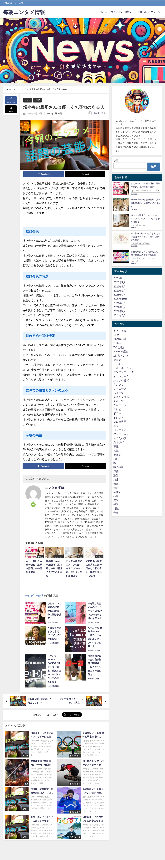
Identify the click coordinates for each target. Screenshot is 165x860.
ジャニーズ (119, 388)
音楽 (116, 512)
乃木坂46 (118, 442)
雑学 (116, 504)
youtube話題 (120, 351)
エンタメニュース (123, 372)
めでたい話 (119, 438)
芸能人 (37, 100)
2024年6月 (119, 315)
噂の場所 (118, 467)
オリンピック (121, 376)
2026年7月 (119, 282)
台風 (116, 459)
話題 (116, 496)
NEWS (117, 335)
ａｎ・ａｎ (119, 330)
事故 (116, 446)
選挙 (116, 500)
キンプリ (118, 384)
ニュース (118, 426)
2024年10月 (120, 298)
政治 (116, 475)
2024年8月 (119, 307)
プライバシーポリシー (122, 12)
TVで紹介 (119, 347)
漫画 (116, 487)
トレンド (118, 417)
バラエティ (119, 430)
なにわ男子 (119, 421)
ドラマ (117, 413)
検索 (116, 160)
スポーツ (118, 401)
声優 (116, 471)
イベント (118, 364)
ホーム (104, 12)
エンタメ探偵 (99, 113)
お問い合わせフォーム (148, 12)
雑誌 (116, 508)
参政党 (117, 454)
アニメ (117, 359)
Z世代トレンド (122, 355)
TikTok (117, 343)
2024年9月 (119, 303)
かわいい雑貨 (121, 380)
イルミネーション (123, 368)
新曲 (116, 479)
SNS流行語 (120, 339)
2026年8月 (119, 278)
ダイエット (119, 405)
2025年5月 (119, 290)
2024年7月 (119, 311)
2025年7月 (119, 286)
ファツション (121, 434)
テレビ (27, 100)
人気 (116, 450)
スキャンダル (121, 397)
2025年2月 (119, 294)
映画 (116, 483)
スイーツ (118, 392)
